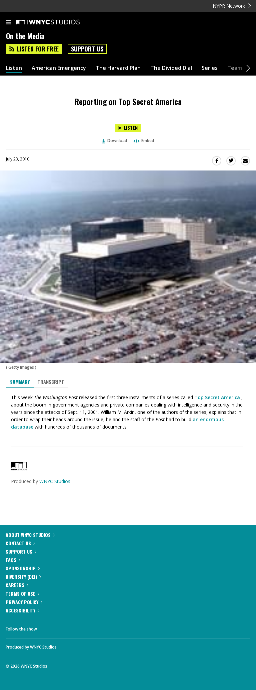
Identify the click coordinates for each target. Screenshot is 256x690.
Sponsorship (21, 568)
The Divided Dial (171, 68)
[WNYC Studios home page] (56, 22)
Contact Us (18, 543)
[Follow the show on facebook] (49, 627)
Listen (14, 68)
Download (117, 140)
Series (210, 68)
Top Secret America (217, 397)
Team (234, 68)
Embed (147, 140)
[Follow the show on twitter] (67, 627)
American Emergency (59, 68)
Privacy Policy (22, 601)
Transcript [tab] (51, 381)
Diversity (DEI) (21, 576)
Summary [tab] (20, 381)
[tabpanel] (128, 412)
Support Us (87, 48)
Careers (15, 584)
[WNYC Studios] (19, 468)
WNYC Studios (54, 481)
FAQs (11, 559)
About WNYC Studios (28, 534)
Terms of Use (20, 593)
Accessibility (20, 610)
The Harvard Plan (118, 68)
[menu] (8, 23)
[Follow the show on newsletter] (85, 627)
